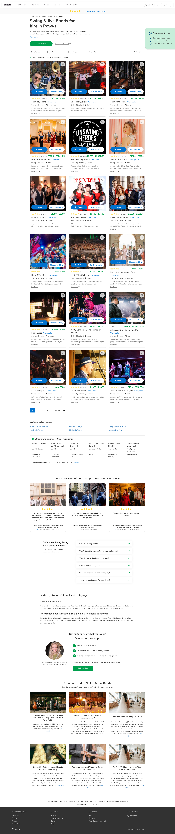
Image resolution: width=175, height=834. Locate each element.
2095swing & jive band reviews (94, 11)
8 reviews (44, 99)
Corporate (57, 5)
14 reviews (44, 272)
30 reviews (123, 99)
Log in (165, 5)
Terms (14, 818)
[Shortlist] (158, 5)
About (91, 815)
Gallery (53, 821)
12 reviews (44, 214)
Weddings (35, 5)
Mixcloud (140, 829)
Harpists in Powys (36, 430)
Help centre (16, 815)
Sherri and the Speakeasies (131, 526)
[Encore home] (7, 5)
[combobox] (40, 52)
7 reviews (123, 214)
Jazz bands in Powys (116, 430)
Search (150, 5)
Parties (46, 5)
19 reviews (83, 156)
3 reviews (83, 272)
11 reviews (123, 156)
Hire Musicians (21, 5)
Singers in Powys (75, 427)
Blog (52, 824)
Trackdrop (131, 829)
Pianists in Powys (75, 430)
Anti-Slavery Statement (97, 821)
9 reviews (123, 387)
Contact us (16, 824)
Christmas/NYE (72, 5)
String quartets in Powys (117, 427)
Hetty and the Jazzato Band (50, 526)
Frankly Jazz (86, 526)
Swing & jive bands (48, 16)
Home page (34, 16)
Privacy (14, 821)
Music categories (57, 818)
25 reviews (44, 387)
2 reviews (83, 99)
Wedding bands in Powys (39, 427)
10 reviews (44, 156)
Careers (92, 818)
